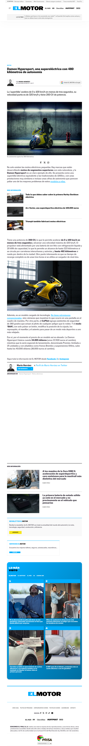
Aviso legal (15, 708)
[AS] (53, 8)
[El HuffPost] (69, 8)
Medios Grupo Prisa (44, 743)
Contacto (73, 708)
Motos (9, 65)
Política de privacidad (26, 708)
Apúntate (15, 532)
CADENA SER (40, 575)
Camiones (29, 1)
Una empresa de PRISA (44, 738)
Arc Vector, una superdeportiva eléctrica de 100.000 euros (52, 208)
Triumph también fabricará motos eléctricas (46, 221)
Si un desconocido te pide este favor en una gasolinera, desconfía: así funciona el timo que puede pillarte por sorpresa (26, 621)
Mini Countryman (39, 1)
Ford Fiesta (80, 1)
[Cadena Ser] (78, 8)
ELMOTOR (12, 575)
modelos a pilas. (57, 181)
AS (34, 575)
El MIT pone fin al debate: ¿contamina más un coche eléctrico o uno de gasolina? (62, 667)
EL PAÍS (29, 575)
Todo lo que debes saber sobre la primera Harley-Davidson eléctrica (52, 195)
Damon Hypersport (25, 374)
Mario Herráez (24, 81)
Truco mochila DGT (69, 1)
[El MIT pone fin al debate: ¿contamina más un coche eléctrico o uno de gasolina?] (62, 665)
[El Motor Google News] (52, 713)
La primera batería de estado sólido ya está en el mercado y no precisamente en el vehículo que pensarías (61, 499)
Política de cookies (54, 708)
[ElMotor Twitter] (43, 713)
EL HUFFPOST (22, 575)
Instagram (64, 359)
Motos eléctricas (37, 374)
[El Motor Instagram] (46, 713)
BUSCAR (15, 552)
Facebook (51, 359)
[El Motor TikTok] (49, 713)
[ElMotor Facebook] (40, 713)
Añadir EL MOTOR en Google (72, 82)
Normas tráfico (19, 1)
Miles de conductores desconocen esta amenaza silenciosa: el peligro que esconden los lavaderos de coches (62, 621)
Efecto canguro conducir (54, 1)
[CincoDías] (60, 8)
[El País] (47, 8)
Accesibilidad (65, 708)
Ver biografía (23, 369)
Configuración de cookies (41, 708)
